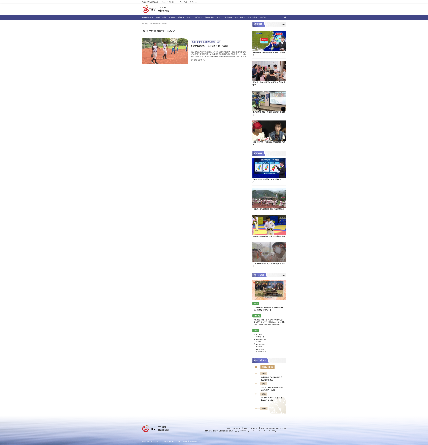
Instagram (193, 2)
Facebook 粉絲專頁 (168, 2)
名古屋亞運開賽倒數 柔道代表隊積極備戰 (268, 236)
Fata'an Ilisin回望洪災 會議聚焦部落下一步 (268, 264)
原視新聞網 (163, 10)
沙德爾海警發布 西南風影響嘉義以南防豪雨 (268, 53)
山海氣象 (172, 17)
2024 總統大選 (147, 17)
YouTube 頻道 (182, 2)
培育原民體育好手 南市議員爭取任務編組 (209, 45)
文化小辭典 (252, 17)
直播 (158, 17)
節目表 (219, 17)
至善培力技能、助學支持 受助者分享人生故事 (268, 83)
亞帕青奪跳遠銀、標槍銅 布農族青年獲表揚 (268, 113)
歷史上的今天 (240, 17)
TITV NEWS (162, 8)
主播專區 (228, 17)
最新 (164, 17)
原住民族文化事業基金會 (150, 2)
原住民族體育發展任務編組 (206, 42)
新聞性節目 (209, 17)
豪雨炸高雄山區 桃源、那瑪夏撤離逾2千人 (268, 180)
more (264, 408)
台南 (218, 42)
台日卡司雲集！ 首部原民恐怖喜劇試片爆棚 (268, 143)
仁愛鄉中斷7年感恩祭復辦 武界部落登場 (268, 209)
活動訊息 (263, 17)
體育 (193, 42)
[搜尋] (285, 17)
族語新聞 (198, 17)
